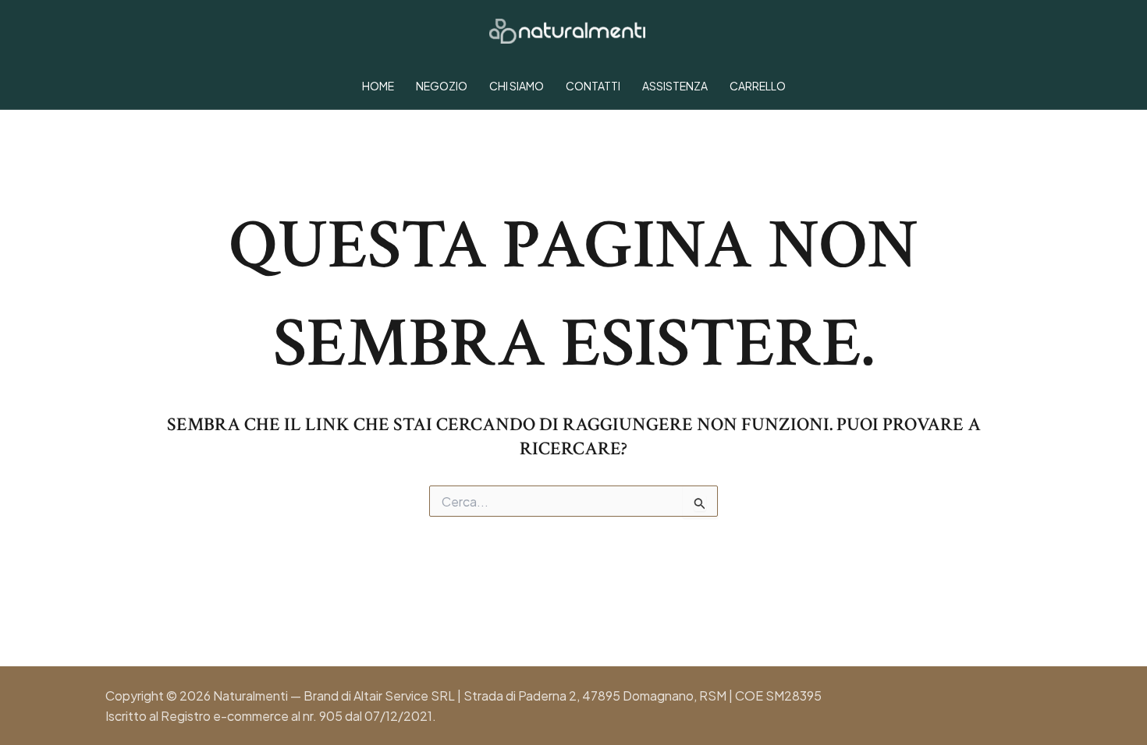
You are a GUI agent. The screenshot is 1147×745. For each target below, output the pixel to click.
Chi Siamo (516, 86)
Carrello (758, 86)
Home (378, 86)
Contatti (593, 86)
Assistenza (675, 86)
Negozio (441, 86)
